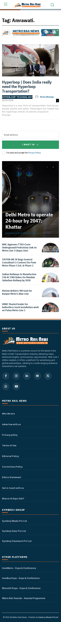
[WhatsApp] (5, 386)
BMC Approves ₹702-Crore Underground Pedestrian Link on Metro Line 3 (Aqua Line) (19, 247)
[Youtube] (16, 386)
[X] (48, 376)
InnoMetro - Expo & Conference (19, 568)
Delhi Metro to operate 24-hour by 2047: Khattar (29, 220)
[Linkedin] (26, 376)
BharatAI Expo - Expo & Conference (21, 588)
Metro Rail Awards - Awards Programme (23, 598)
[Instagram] (16, 376)
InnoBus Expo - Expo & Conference (21, 578)
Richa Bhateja (47, 97)
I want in (28, 144)
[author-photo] (37, 97)
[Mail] (37, 376)
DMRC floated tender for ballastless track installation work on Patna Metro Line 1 (20, 307)
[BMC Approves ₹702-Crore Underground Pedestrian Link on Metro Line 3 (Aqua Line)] (50, 251)
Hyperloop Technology (17, 97)
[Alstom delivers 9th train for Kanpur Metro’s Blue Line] (50, 296)
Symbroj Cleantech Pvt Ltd (16, 541)
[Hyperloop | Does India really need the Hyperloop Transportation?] (30, 61)
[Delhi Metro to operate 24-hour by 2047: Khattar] (30, 199)
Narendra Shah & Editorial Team (21, 233)
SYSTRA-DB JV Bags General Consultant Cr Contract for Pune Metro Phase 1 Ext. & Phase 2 (19, 262)
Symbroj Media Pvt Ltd (14, 521)
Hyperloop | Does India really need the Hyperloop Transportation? (27, 86)
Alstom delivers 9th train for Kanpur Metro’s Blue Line (17, 292)
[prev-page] (47, 167)
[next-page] (53, 167)
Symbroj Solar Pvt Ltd (14, 531)
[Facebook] (5, 376)
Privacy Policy (34, 153)
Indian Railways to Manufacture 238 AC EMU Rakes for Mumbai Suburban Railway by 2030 (19, 277)
